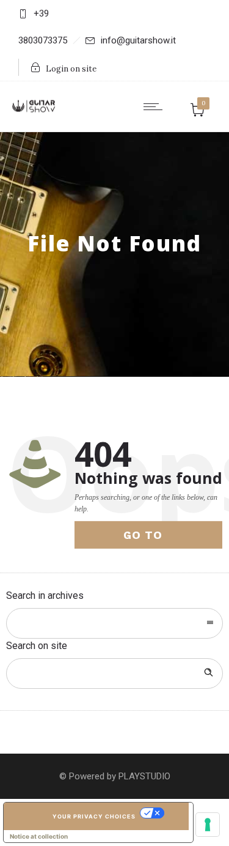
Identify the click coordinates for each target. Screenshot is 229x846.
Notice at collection (39, 836)
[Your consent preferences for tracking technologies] (207, 824)
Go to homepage (156, 539)
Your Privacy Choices (94, 816)
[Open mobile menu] (156, 106)
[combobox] (114, 623)
